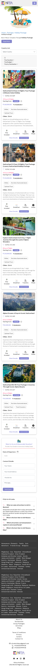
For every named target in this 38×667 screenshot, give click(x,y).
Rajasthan (18, 552)
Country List (5, 48)
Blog (19, 628)
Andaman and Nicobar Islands (12, 556)
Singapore (18, 564)
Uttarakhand (27, 552)
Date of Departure (9, 452)
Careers (19, 636)
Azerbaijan (12, 560)
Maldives (5, 564)
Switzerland (13, 566)
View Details (13, 138)
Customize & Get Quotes (24, 137)
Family (22, 543)
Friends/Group (16, 545)
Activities (19, 626)
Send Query (8, 489)
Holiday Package (20, 33)
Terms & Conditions (19, 632)
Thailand (21, 566)
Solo (27, 543)
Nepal (11, 564)
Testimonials (19, 621)
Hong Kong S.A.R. (8, 562)
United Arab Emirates (9, 568)
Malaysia (26, 562)
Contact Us (19, 639)
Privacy (19, 634)
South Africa (27, 564)
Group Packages (19, 623)
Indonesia (19, 562)
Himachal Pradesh (8, 554)
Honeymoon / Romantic (10, 543)
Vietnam (20, 568)
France (25, 560)
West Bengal (27, 558)
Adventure (5, 545)
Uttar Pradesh (20, 554)
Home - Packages (7, 33)
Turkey (28, 566)
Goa (12, 552)
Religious (26, 545)
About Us (19, 619)
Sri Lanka (5, 566)
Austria (4, 560)
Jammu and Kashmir (8, 558)
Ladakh (19, 558)
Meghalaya (5, 552)
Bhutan (19, 560)
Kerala (26, 556)
